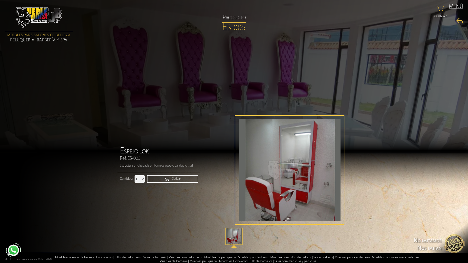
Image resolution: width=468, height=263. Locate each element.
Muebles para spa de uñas (352, 257)
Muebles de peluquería (220, 257)
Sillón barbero (322, 257)
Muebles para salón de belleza (290, 257)
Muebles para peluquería (185, 257)
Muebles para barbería (253, 257)
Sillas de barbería (154, 257)
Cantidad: (126, 179)
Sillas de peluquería (128, 257)
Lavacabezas (104, 257)
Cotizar (176, 179)
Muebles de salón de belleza (74, 257)
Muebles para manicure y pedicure (395, 257)
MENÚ (456, 6)
